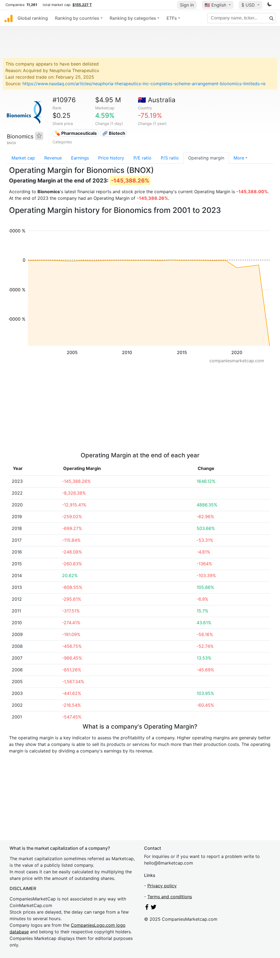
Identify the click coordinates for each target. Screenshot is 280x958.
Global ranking (33, 18)
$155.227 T (82, 4)
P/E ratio (142, 158)
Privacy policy (162, 885)
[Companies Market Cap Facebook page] (147, 908)
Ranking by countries (77, 18)
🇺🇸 (215, 5)
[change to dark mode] (269, 5)
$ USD (248, 5)
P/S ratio (170, 158)
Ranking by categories (133, 18)
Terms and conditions (169, 896)
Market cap (23, 158)
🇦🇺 (157, 100)
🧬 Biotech (113, 133)
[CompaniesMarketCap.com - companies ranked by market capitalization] (8, 18)
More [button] (239, 158)
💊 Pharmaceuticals (76, 133)
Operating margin (206, 158)
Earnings (80, 158)
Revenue (53, 158)
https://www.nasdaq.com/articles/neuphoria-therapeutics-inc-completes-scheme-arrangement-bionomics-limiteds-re (144, 83)
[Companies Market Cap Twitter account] (153, 908)
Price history (111, 158)
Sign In (187, 5)
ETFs (172, 18)
